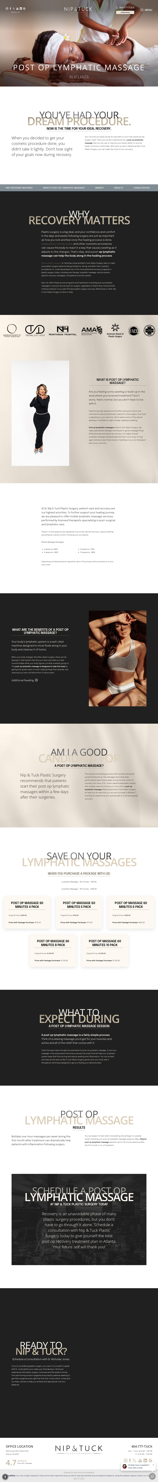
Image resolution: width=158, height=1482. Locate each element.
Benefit (99, 187)
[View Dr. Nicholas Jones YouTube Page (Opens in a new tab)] (17, 8)
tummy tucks (64, 243)
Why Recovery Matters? (19, 187)
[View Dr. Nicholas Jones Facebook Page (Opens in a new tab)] (10, 8)
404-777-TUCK (126, 7)
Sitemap (67, 1472)
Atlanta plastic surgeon (51, 263)
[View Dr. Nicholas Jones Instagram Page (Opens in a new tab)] (7, 8)
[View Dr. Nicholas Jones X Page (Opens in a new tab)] (14, 8)
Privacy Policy (77, 1472)
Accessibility (89, 1472)
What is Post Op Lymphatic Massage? (64, 187)
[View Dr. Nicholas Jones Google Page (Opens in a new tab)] (24, 8)
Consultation (142, 187)
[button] (141, 10)
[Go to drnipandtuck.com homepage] (78, 10)
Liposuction (48, 243)
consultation (125, 12)
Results (119, 187)
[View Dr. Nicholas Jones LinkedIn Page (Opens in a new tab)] (21, 8)
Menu (148, 10)
